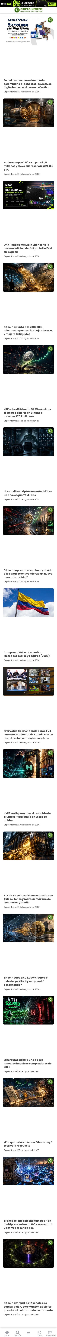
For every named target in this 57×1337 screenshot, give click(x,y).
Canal (39, 1335)
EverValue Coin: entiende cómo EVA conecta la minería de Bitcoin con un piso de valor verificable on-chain (28, 734)
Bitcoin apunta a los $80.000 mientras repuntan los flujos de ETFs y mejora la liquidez (28, 330)
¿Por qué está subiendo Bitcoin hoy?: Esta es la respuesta (28, 1144)
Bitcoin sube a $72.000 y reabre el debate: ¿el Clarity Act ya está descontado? (26, 981)
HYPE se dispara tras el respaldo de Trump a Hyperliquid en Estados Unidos (27, 816)
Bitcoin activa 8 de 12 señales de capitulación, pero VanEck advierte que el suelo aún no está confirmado (28, 1306)
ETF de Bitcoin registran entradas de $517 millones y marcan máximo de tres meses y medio (28, 899)
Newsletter (51, 1335)
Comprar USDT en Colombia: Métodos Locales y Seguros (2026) (27, 654)
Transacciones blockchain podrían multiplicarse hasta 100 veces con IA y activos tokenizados (28, 1224)
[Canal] (39, 1333)
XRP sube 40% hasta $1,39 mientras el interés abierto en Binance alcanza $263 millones (27, 412)
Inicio (7, 1335)
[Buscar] (18, 1333)
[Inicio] (7, 1333)
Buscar (18, 1335)
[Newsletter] (50, 1333)
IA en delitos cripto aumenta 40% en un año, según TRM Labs (28, 493)
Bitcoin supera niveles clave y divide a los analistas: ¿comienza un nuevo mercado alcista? (28, 573)
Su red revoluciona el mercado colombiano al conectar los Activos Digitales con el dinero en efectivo (27, 83)
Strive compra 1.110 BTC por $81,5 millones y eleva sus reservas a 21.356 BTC (28, 166)
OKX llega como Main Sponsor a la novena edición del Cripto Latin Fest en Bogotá (28, 248)
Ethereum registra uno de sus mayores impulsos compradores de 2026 (27, 1063)
